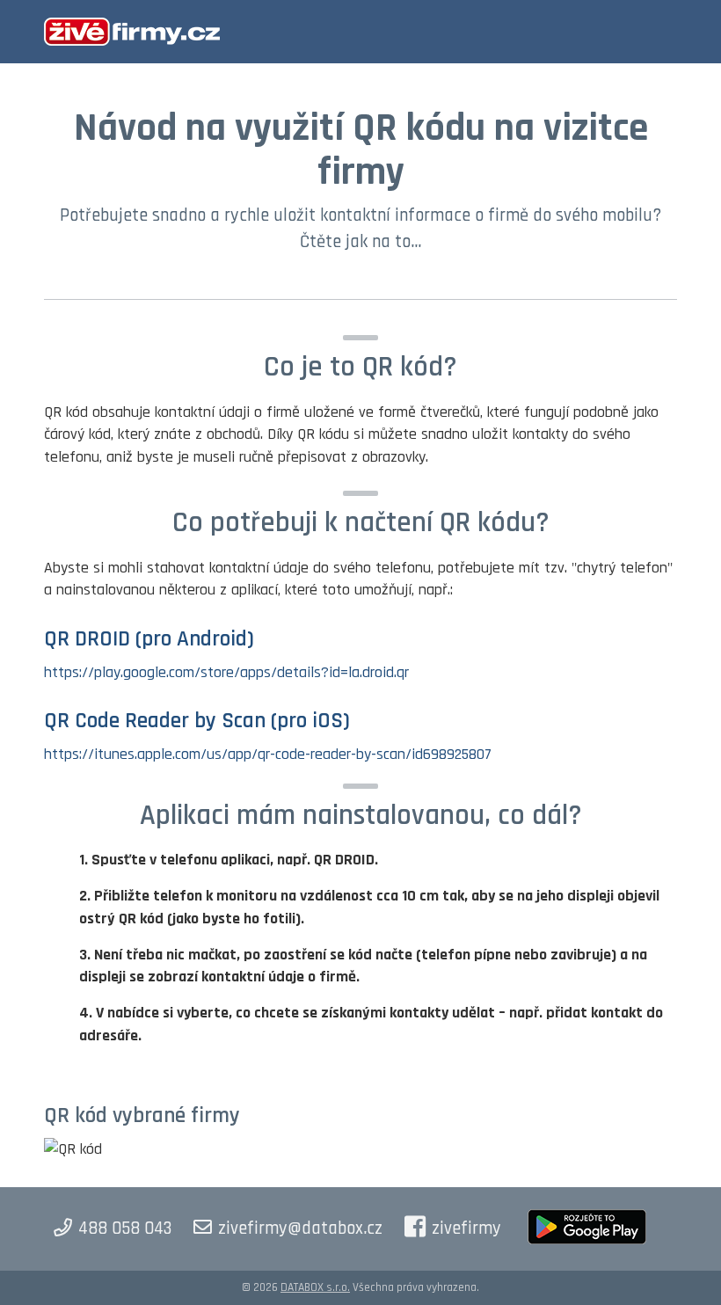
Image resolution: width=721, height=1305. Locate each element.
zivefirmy (466, 1228)
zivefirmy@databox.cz (300, 1228)
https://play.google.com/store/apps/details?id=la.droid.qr (226, 672)
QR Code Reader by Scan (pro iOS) (197, 721)
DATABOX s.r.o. (315, 1287)
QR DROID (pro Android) (149, 639)
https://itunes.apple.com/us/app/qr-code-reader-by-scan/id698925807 (268, 754)
